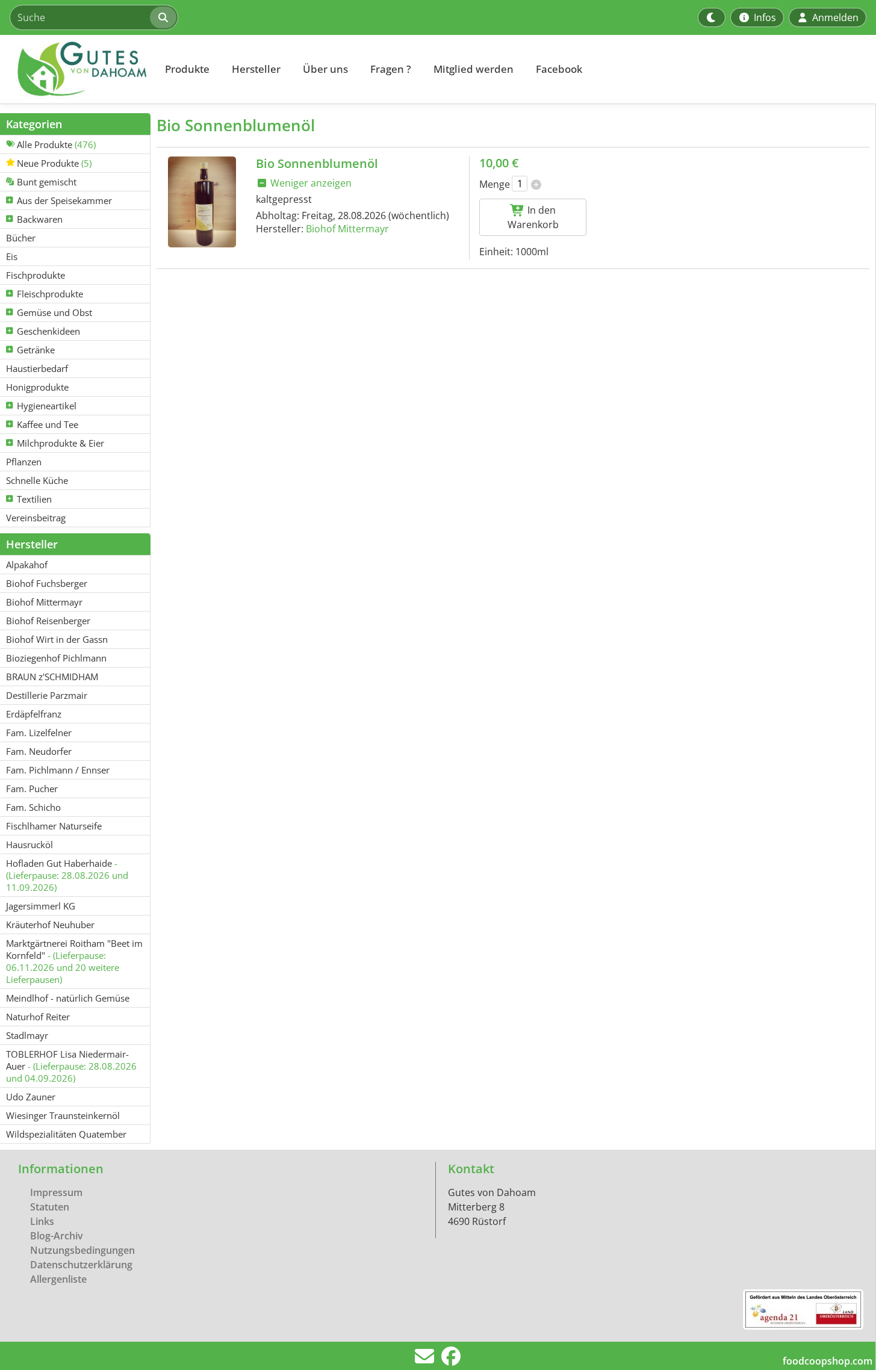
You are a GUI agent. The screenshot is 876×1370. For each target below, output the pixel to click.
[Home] (76, 69)
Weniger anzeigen (310, 183)
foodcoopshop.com (827, 1361)
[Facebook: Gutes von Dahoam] (451, 1359)
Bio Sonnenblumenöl (317, 163)
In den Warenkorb (533, 217)
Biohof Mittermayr (347, 228)
